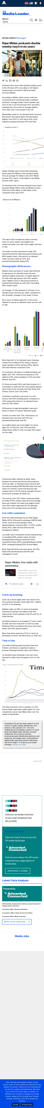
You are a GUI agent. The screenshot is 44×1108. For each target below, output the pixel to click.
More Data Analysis (15, 922)
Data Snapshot (14, 831)
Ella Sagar (21, 38)
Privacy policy (27, 1104)
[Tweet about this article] (3, 80)
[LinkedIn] (40, 20)
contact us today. (19, 745)
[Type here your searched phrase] (31, 20)
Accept (15, 1104)
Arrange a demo (17, 871)
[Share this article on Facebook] (10, 80)
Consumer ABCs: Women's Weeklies (15, 909)
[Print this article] (17, 80)
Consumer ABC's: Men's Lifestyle (14, 916)
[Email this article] (14, 80)
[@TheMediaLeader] (36, 20)
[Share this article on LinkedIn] (7, 80)
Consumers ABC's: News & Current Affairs (17, 913)
